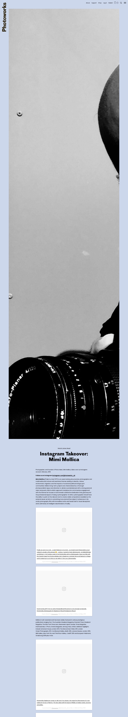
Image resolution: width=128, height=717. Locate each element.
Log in (105, 3)
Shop (99, 3)
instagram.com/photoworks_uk (63, 475)
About (88, 3)
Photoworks (55, 561)
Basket (111, 3)
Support (94, 3)
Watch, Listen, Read (64, 448)
